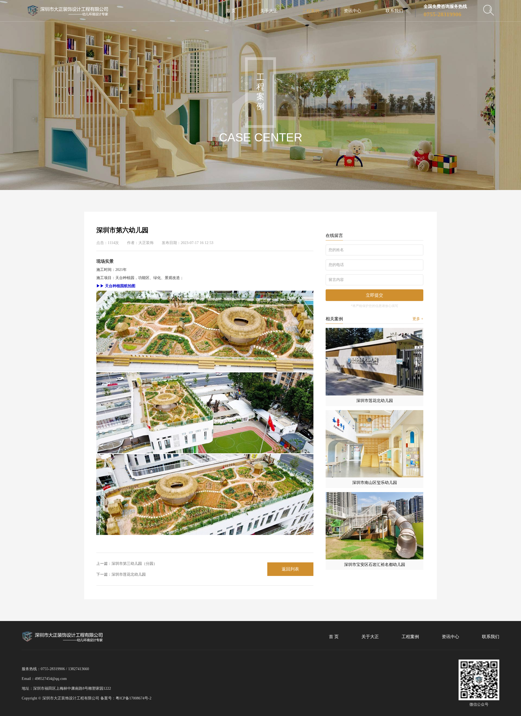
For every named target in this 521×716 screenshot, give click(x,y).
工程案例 (310, 10)
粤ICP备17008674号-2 (133, 698)
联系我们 (394, 10)
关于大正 (269, 10)
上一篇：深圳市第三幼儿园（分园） (126, 564)
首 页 (231, 10)
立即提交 (374, 295)
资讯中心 (352, 10)
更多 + (417, 319)
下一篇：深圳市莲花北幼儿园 (121, 574)
